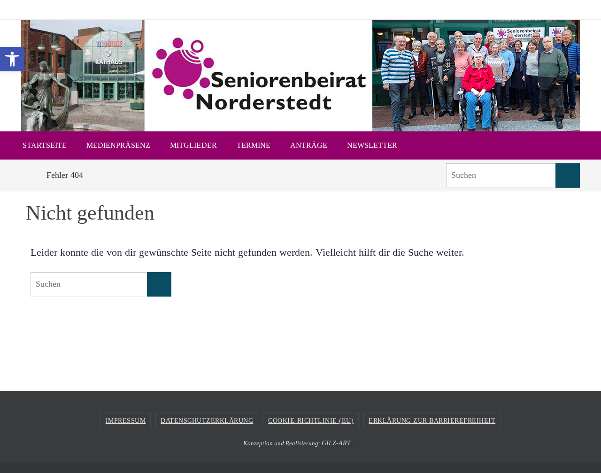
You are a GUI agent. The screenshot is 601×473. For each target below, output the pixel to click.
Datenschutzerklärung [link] (207, 420)
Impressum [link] (126, 420)
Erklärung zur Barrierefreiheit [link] (432, 420)
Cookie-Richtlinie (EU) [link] (311, 420)
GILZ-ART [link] (336, 443)
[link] (12, 59)
